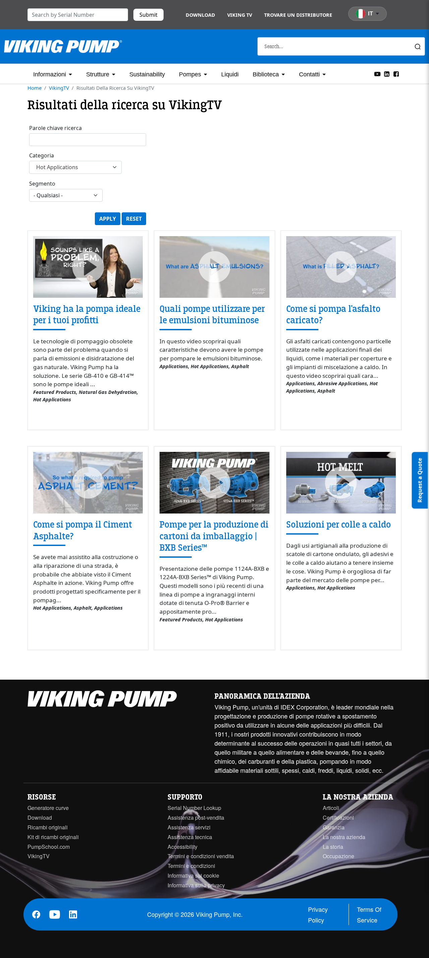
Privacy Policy (318, 914)
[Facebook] (396, 73)
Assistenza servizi (189, 827)
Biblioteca (266, 74)
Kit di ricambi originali (53, 837)
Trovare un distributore (298, 15)
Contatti (309, 74)
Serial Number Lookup (194, 808)
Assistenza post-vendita (196, 817)
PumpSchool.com (48, 846)
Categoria (41, 155)
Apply (107, 218)
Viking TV (239, 15)
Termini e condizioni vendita (201, 856)
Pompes (190, 74)
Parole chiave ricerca (55, 128)
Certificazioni (338, 817)
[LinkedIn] (387, 73)
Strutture (97, 74)
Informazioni (49, 74)
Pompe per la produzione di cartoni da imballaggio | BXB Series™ (214, 536)
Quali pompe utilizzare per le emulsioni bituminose (212, 314)
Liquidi (230, 74)
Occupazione (338, 856)
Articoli (331, 808)
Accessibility (182, 846)
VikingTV (59, 87)
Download (200, 15)
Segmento (42, 183)
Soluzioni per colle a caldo (338, 524)
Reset (134, 218)
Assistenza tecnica (190, 837)
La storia (333, 846)
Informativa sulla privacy (196, 885)
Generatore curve (48, 808)
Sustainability (147, 74)
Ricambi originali (47, 827)
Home (34, 87)
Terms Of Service (369, 914)
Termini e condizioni (191, 866)
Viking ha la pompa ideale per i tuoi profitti (86, 314)
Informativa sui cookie (193, 875)
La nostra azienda (344, 837)
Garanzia (334, 827)
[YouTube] (377, 73)
